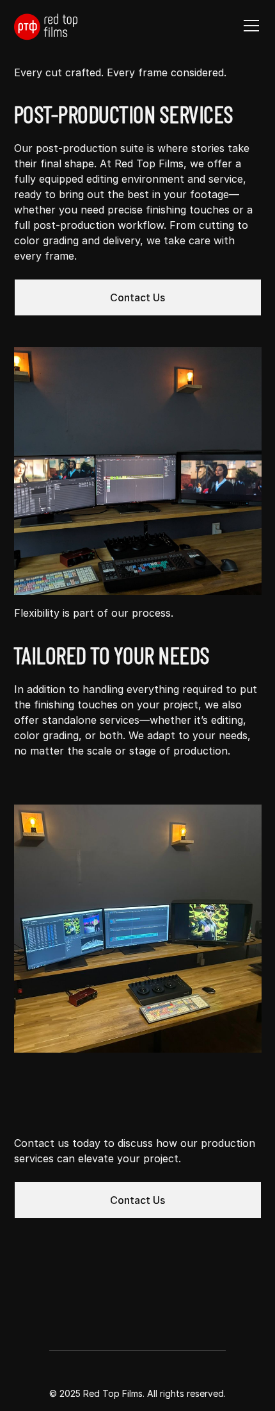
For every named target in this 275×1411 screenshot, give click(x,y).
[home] (46, 26)
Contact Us (137, 297)
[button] (249, 25)
